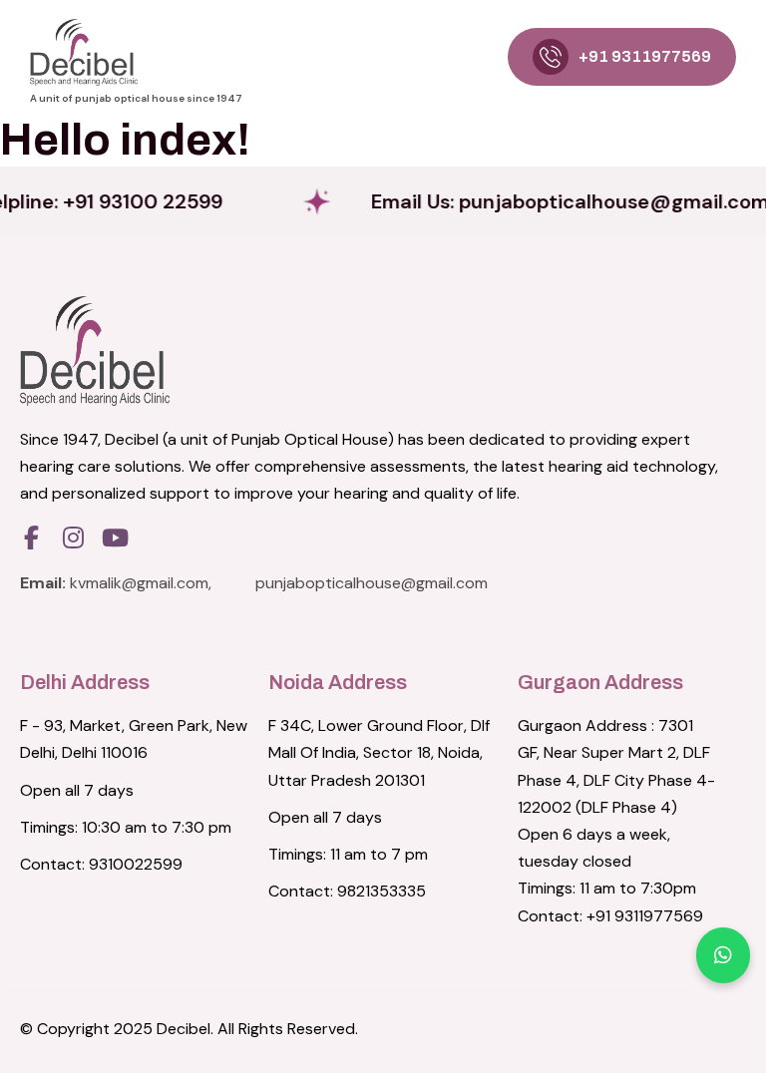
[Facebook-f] (31, 537)
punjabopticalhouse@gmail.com (371, 582)
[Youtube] (115, 537)
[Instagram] (73, 537)
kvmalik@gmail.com (139, 582)
